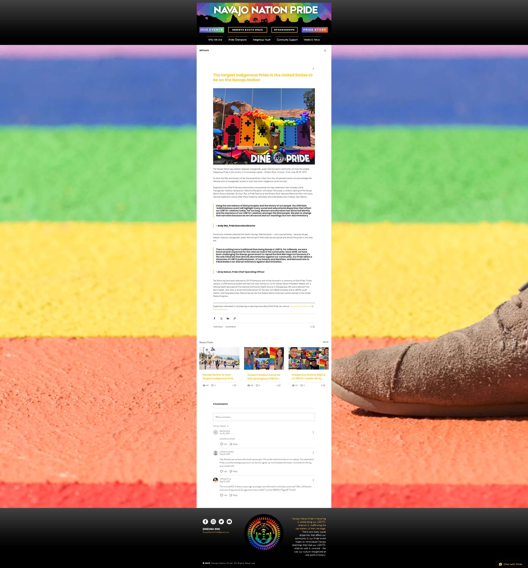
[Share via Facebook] (214, 318)
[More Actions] (313, 432)
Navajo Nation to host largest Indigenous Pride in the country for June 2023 (219, 376)
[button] (325, 50)
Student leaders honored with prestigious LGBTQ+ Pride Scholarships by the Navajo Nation (263, 376)
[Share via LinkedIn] (228, 318)
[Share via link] (234, 318)
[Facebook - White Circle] (205, 521)
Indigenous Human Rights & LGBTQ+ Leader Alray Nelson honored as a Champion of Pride (308, 376)
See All (326, 342)
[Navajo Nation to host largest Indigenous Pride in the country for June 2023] (219, 358)
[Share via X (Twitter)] (221, 318)
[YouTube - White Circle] (229, 521)
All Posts (204, 50)
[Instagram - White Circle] (213, 521)
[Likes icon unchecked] (221, 444)
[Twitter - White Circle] (221, 521)
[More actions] (313, 68)
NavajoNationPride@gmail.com (216, 532)
